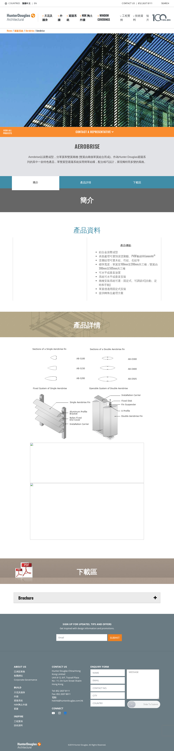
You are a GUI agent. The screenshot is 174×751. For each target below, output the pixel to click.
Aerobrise (29, 30)
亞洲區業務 (19, 671)
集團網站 (18, 675)
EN (35, 3)
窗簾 (16, 708)
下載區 (137, 182)
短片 (147, 17)
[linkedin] (65, 713)
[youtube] (55, 713)
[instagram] (60, 713)
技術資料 (138, 17)
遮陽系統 (18, 30)
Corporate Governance (25, 679)
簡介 (35, 182)
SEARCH (165, 3)
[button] (94, 132)
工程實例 (125, 17)
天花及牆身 (19, 692)
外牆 (16, 696)
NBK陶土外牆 (20, 704)
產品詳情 (85, 182)
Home (9, 30)
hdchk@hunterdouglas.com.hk (67, 700)
